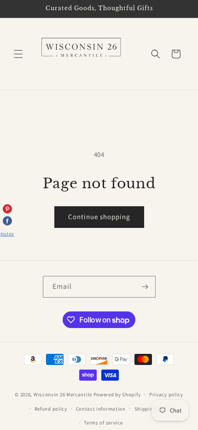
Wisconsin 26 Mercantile (63, 394)
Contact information (101, 409)
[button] (18, 54)
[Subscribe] (145, 287)
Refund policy (51, 409)
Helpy (7, 233)
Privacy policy (166, 394)
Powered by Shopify (117, 394)
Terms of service (103, 422)
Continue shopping (99, 216)
